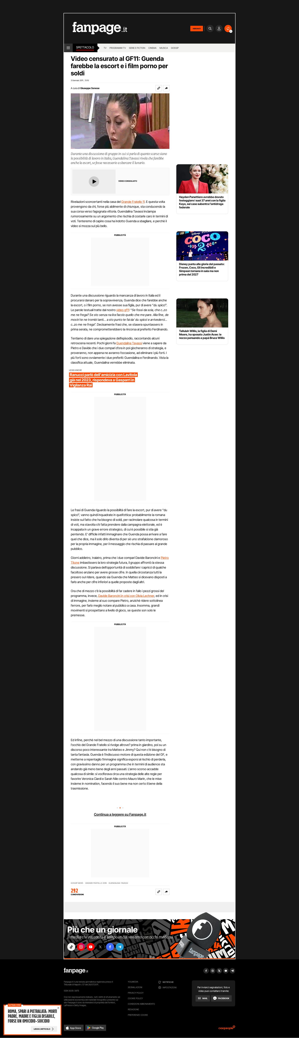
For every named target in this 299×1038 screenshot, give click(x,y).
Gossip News (77, 883)
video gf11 (122, 310)
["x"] (100, 947)
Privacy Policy (135, 992)
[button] (166, 88)
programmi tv (118, 48)
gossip (175, 48)
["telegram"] (120, 947)
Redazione (133, 1009)
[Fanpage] (76, 971)
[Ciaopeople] (227, 1028)
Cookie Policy (135, 998)
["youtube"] (91, 947)
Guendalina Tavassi (129, 343)
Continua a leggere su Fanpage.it (120, 814)
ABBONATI (197, 28)
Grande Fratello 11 (133, 202)
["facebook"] (110, 947)
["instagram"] (81, 947)
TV (105, 48)
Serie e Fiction (137, 48)
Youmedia (133, 981)
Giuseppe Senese (89, 88)
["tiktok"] (71, 947)
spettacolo (85, 47)
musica (164, 48)
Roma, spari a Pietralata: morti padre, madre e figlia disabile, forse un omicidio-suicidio (32, 1016)
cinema (152, 48)
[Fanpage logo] (95, 28)
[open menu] (68, 48)
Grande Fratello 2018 (96, 883)
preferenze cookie (138, 1015)
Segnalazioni (135, 987)
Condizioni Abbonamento (141, 1004)
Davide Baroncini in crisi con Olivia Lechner (126, 596)
